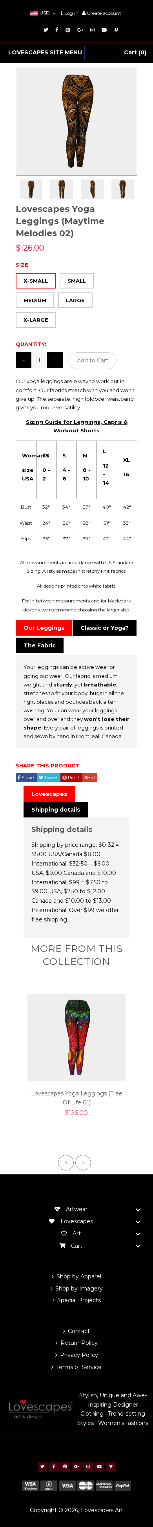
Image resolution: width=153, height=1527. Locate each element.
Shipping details (55, 809)
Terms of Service (79, 1367)
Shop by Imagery (79, 1288)
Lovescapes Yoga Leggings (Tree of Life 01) (76, 1098)
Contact (79, 1331)
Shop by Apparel (78, 1276)
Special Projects (79, 1300)
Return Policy (79, 1342)
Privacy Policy (79, 1355)
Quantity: (31, 344)
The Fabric (40, 645)
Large (75, 300)
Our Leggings (44, 627)
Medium (35, 300)
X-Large (36, 320)
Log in (71, 13)
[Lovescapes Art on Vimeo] (114, 30)
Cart (134, 52)
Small (76, 281)
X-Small (36, 281)
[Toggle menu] (138, 1209)
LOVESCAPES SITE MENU (45, 52)
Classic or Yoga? (104, 627)
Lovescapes (49, 794)
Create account (104, 13)
